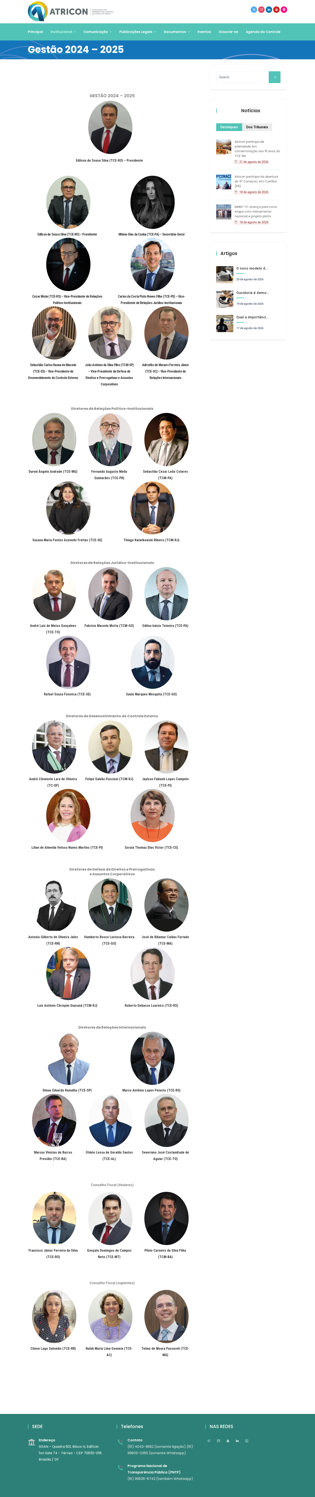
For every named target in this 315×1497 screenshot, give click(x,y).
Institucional (61, 32)
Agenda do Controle (263, 32)
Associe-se (228, 32)
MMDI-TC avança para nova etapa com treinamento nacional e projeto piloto (256, 211)
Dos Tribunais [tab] (257, 127)
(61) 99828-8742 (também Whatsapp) (160, 1478)
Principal (35, 32)
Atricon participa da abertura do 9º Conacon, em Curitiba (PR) (256, 181)
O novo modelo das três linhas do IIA (252, 268)
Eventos (204, 32)
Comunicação (96, 32)
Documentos (175, 32)
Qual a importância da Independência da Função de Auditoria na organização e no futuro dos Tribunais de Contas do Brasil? (252, 317)
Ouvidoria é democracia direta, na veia (252, 293)
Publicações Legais (135, 32)
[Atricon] (71, 11)
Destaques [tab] (229, 127)
